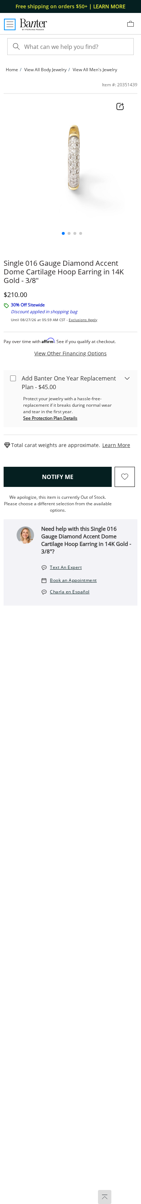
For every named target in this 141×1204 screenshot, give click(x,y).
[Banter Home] (33, 24)
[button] (63, 233)
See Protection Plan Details (50, 418)
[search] (16, 46)
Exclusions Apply (83, 319)
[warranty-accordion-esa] (127, 378)
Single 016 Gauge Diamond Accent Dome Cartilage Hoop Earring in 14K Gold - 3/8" (64, 272)
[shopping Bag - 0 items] (133, 27)
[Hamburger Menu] (9, 24)
